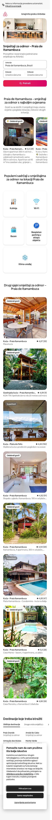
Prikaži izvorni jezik (13, 6)
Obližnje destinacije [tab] (11, 724)
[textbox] (14, 75)
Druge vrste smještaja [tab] (33, 724)
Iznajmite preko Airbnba (33, 14)
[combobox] (25, 65)
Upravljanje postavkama (25, 802)
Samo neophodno (25, 795)
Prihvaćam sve (25, 788)
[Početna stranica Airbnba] (5, 14)
